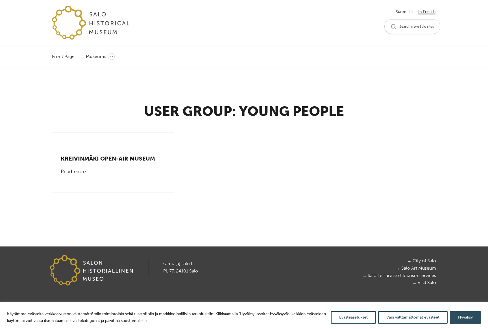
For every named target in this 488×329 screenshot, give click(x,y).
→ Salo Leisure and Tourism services (399, 275)
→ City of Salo (421, 260)
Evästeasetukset (353, 317)
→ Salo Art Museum (416, 268)
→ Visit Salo (424, 282)
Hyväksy (465, 317)
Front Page (63, 56)
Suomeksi (404, 11)
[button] (412, 26)
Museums (96, 56)
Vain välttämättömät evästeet (412, 317)
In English (426, 11)
